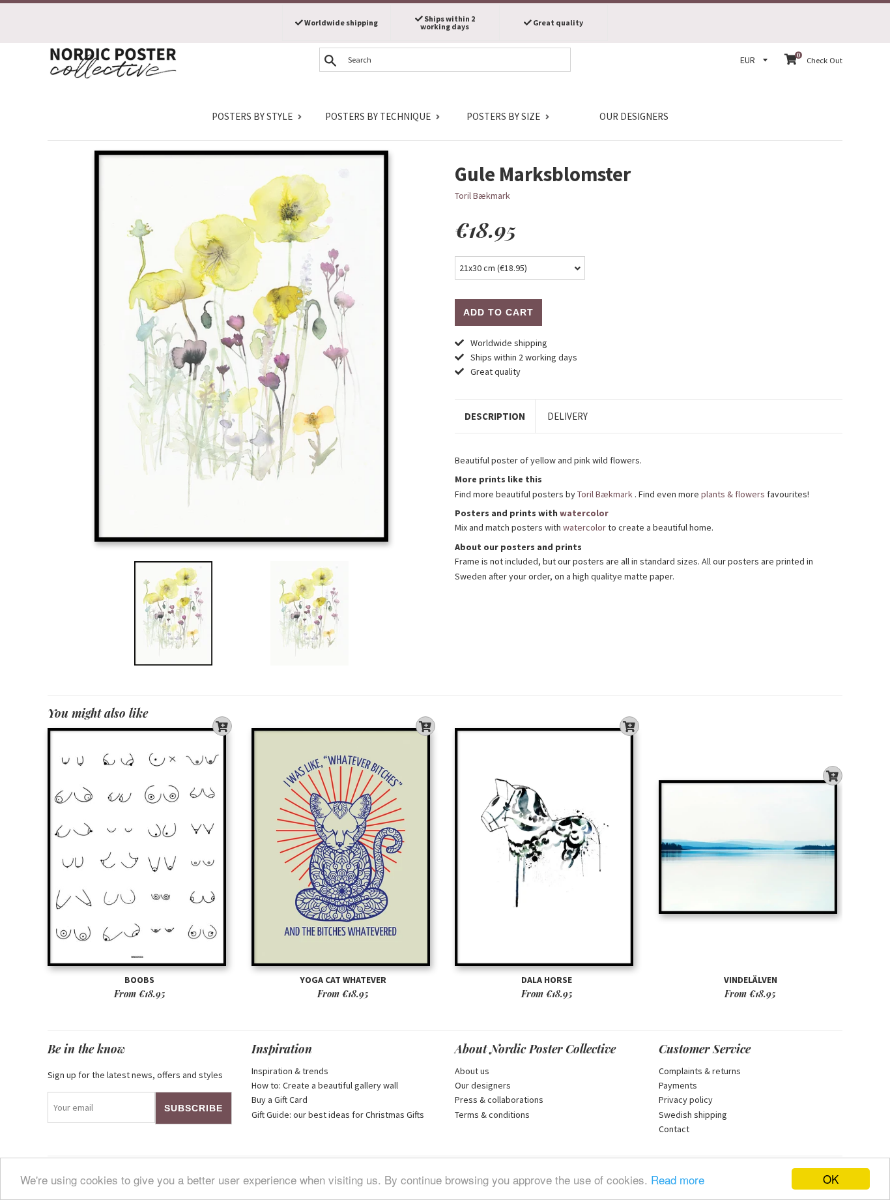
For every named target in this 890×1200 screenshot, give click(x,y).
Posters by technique (378, 116)
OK (831, 1179)
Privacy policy (686, 1099)
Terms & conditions (492, 1114)
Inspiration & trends (289, 1071)
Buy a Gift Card (279, 1099)
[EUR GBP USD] (756, 60)
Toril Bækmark (482, 195)
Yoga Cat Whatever (343, 980)
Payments (678, 1085)
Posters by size (503, 116)
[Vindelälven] (751, 847)
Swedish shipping (693, 1114)
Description (495, 416)
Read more (677, 1179)
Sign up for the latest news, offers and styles (135, 1075)
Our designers (633, 116)
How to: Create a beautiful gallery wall (324, 1085)
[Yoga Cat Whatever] (343, 847)
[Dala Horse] (547, 847)
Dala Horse (546, 980)
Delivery (567, 416)
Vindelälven (750, 980)
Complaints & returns (700, 1071)
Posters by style (252, 116)
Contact (674, 1129)
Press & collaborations (499, 1099)
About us (472, 1071)
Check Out (824, 60)
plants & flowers (733, 494)
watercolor (584, 513)
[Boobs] (140, 847)
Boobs (139, 980)
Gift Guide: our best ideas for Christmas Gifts (337, 1114)
